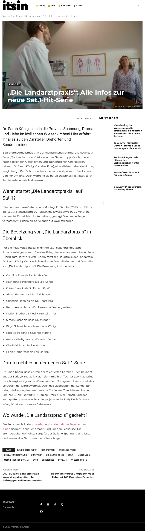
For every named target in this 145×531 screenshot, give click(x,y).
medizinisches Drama (16, 460)
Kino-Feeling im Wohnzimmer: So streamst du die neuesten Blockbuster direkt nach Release (128, 130)
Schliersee (48, 460)
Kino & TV (15, 15)
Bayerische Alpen (27, 450)
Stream (62, 460)
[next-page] (107, 203)
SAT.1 (35, 460)
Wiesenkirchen (79, 460)
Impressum (9, 501)
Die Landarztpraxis (15, 455)
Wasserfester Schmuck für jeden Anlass (126, 173)
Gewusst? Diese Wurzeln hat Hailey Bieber (127, 188)
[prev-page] (101, 203)
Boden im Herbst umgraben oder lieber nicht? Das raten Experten (72, 475)
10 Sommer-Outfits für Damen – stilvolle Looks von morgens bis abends (127, 146)
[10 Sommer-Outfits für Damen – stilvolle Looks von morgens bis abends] (105, 147)
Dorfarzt (36, 455)
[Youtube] (41, 511)
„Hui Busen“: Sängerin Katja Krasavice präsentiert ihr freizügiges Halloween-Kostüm (22, 477)
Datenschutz (10, 507)
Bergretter (48, 450)
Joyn (71, 455)
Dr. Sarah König (55, 455)
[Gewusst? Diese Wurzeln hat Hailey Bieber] (105, 191)
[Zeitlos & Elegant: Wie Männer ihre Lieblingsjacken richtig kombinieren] (105, 162)
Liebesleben (84, 455)
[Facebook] (41, 504)
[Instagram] (48, 504)
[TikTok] (55, 504)
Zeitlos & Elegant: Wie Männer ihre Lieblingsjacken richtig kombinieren (126, 161)
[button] (138, 5)
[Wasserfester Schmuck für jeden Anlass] (105, 177)
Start (4, 15)
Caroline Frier (67, 450)
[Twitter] (61, 504)
